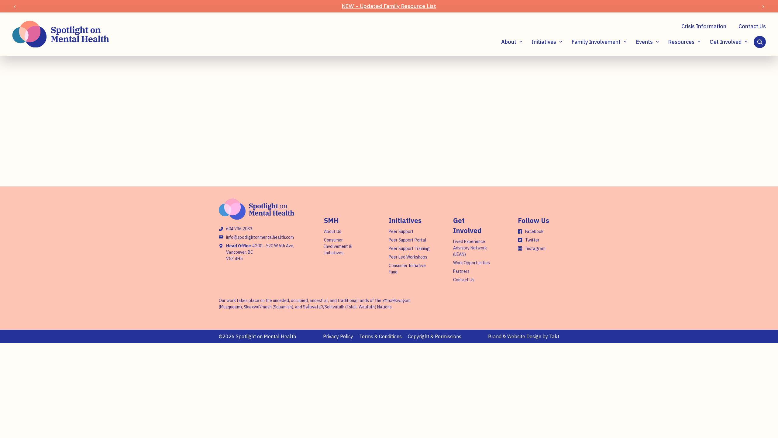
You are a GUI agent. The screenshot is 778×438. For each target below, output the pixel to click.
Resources (681, 41)
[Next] (763, 6)
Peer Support (401, 231)
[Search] (760, 42)
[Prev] (14, 6)
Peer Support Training (409, 248)
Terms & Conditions (380, 336)
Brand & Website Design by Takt (523, 336)
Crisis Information (703, 26)
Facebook (534, 231)
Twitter (532, 240)
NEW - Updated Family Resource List (389, 6)
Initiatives (544, 41)
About (508, 41)
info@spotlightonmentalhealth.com (260, 237)
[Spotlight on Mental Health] (60, 34)
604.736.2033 (239, 228)
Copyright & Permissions (434, 336)
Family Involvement (596, 41)
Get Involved (726, 41)
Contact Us (752, 26)
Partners (461, 271)
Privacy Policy (338, 336)
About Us (332, 231)
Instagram (535, 248)
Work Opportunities (471, 263)
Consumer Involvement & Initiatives (338, 246)
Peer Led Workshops (408, 257)
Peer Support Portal (407, 240)
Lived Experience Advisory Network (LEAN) (470, 248)
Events (644, 41)
